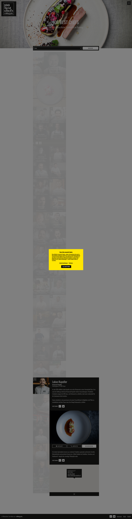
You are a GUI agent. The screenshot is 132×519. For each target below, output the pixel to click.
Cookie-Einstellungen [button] (63, 263)
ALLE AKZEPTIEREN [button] (66, 266)
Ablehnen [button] (71, 263)
